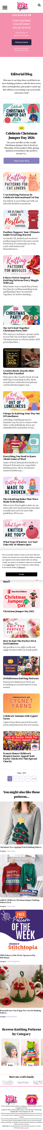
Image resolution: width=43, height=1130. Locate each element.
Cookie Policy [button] (10, 565)
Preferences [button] (21, 567)
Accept (21, 574)
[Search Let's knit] (39, 8)
